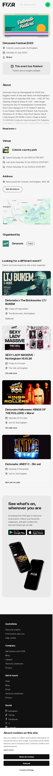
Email (7, 689)
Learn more (9, 749)
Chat (7, 681)
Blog (7, 655)
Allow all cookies (26, 757)
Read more (9, 128)
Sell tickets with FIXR (15, 651)
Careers (8, 659)
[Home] (9, 4)
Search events (30, 4)
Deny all (26, 763)
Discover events (12, 629)
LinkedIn (12, 727)
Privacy (8, 668)
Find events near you (14, 634)
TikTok (11, 715)
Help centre (10, 638)
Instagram (12, 711)
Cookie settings (26, 770)
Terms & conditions (14, 663)
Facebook (13, 719)
